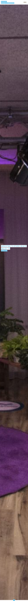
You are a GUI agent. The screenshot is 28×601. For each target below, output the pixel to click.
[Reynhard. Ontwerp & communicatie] (7, 2)
